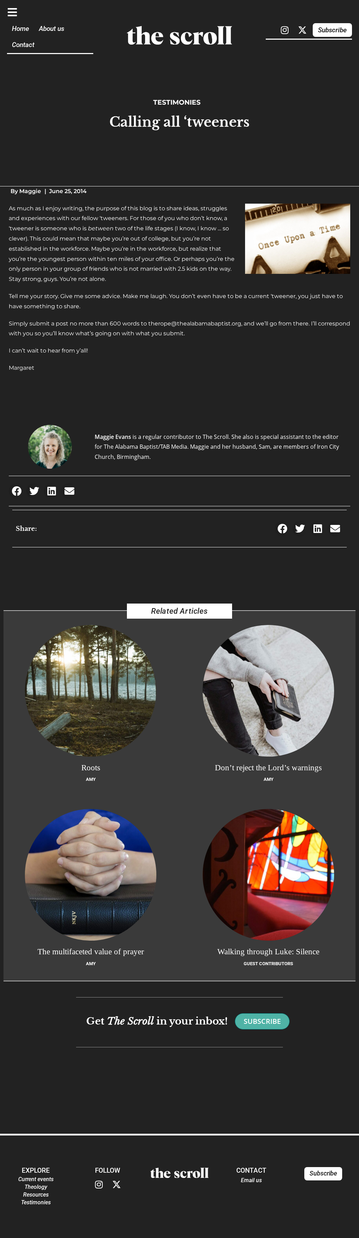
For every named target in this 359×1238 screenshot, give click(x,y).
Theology (36, 1187)
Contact (23, 45)
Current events (36, 1179)
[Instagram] (284, 30)
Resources (36, 1194)
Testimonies (177, 102)
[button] (17, 491)
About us (51, 29)
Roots (90, 767)
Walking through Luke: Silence (268, 951)
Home (20, 29)
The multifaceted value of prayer (91, 951)
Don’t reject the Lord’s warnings (268, 767)
